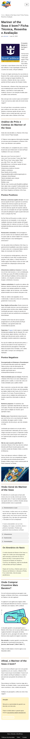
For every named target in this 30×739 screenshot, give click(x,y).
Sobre (18, 737)
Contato (24, 737)
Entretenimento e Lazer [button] (10, 507)
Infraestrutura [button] (8, 534)
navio (11, 330)
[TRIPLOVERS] (6, 4)
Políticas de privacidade (8, 737)
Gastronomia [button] (8, 537)
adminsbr (5, 36)
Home (2, 15)
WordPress (20, 734)
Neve (8, 734)
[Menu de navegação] (27, 4)
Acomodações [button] (8, 541)
